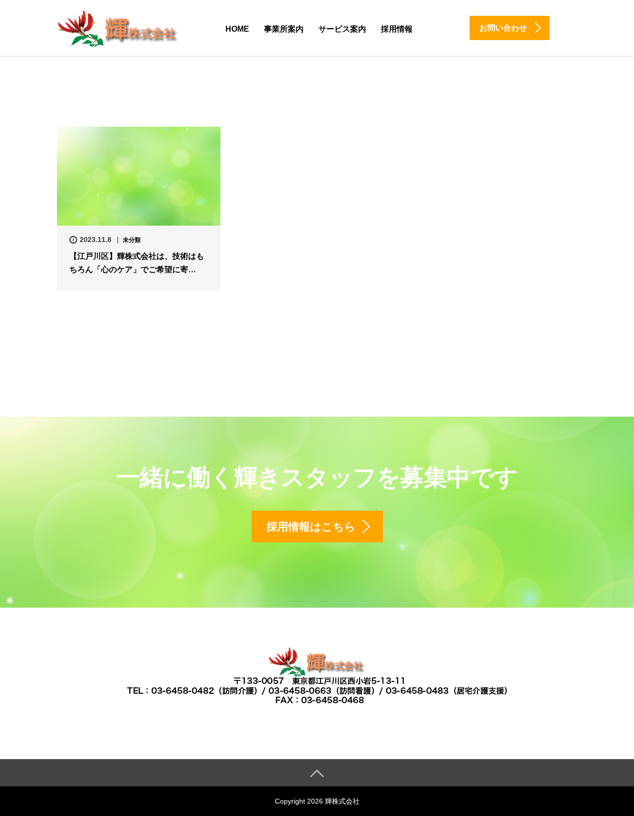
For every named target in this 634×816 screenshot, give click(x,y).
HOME (237, 29)
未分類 (132, 240)
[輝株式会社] (119, 27)
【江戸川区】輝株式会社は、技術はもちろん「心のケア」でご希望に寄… (136, 263)
